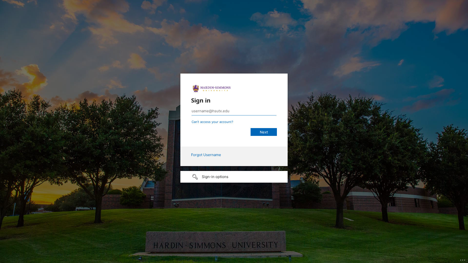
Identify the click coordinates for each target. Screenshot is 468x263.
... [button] (463, 258)
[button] (234, 177)
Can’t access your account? (212, 122)
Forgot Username (206, 154)
